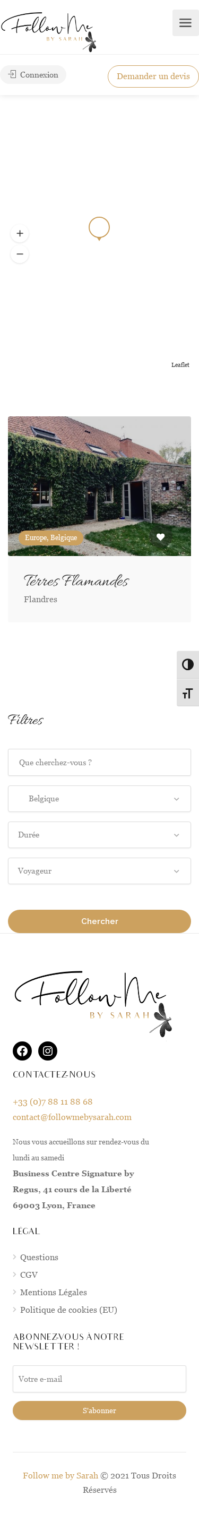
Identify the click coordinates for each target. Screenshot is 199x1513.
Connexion (38, 74)
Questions (39, 1257)
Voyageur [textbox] (34, 870)
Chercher (99, 921)
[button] (20, 254)
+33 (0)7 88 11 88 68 (53, 1102)
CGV (29, 1275)
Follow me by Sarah (60, 1476)
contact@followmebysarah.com (72, 1117)
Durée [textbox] (28, 834)
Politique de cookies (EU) (68, 1310)
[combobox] (99, 798)
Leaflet (180, 365)
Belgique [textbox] (38, 798)
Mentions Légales (53, 1292)
